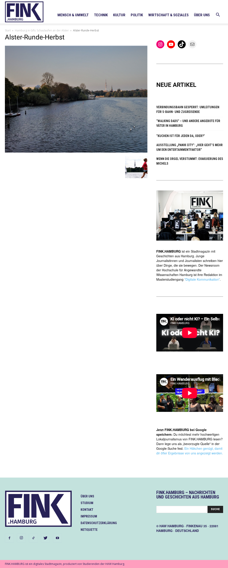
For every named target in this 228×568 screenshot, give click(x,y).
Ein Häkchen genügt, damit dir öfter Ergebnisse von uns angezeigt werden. (189, 450)
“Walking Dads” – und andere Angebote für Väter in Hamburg (188, 123)
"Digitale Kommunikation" (202, 279)
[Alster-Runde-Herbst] (76, 151)
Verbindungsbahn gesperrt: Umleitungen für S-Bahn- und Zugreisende (187, 109)
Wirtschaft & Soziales (168, 15)
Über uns (202, 15)
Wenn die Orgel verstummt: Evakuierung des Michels (189, 161)
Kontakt (87, 509)
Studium (87, 503)
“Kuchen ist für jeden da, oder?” (180, 136)
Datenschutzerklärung (99, 523)
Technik (101, 15)
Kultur (119, 15)
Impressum (89, 516)
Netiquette (89, 529)
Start (8, 30)
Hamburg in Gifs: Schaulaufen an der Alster (42, 30)
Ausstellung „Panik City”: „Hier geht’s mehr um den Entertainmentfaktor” (189, 147)
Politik (137, 15)
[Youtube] (57, 538)
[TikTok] (33, 538)
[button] (217, 15)
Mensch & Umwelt (73, 15)
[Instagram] (21, 537)
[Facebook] (9, 538)
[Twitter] (45, 538)
